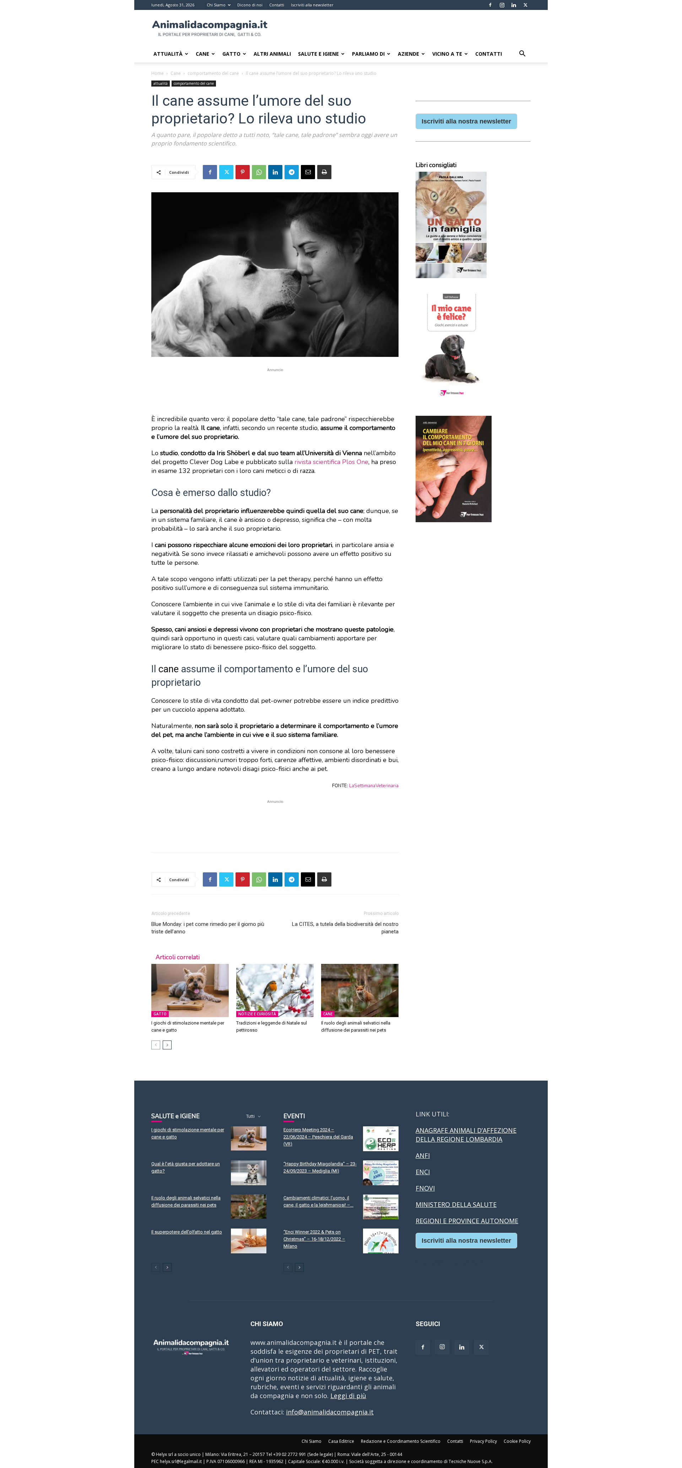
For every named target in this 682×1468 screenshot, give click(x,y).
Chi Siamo (216, 4)
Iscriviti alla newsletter (312, 4)
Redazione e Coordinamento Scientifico (400, 1441)
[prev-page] (155, 1045)
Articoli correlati (178, 957)
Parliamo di (368, 53)
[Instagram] (502, 5)
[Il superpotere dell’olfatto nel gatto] (248, 1241)
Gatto (231, 53)
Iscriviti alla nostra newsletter (466, 121)
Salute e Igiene (318, 53)
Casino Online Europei (449, 1261)
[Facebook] (490, 5)
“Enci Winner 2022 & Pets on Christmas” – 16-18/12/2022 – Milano (314, 1239)
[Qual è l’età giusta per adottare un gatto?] (248, 1172)
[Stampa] (324, 172)
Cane (202, 53)
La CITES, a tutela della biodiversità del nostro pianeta (345, 928)
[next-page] (167, 1045)
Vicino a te (447, 53)
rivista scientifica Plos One (331, 462)
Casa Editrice (341, 1441)
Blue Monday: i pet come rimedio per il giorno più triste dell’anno (207, 928)
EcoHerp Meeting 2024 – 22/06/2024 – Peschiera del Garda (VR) (318, 1137)
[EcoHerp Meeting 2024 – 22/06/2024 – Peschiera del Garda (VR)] (381, 1138)
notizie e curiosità (257, 1013)
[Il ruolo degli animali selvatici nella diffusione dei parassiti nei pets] (360, 990)
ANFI (423, 1155)
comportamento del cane (213, 73)
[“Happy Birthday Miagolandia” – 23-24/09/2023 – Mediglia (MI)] (381, 1172)
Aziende (408, 53)
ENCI (423, 1172)
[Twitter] (525, 5)
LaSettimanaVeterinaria (374, 786)
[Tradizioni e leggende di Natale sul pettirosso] (275, 990)
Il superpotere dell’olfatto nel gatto (186, 1232)
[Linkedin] (513, 5)
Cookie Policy (517, 1441)
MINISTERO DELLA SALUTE (456, 1204)
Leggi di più (348, 1395)
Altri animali (272, 53)
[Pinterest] (243, 172)
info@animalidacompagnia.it (330, 1412)
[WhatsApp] (259, 172)
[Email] (308, 172)
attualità (160, 83)
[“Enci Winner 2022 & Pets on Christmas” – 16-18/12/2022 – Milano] (381, 1241)
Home (157, 73)
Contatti (276, 4)
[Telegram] (292, 172)
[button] (522, 54)
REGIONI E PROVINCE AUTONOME (467, 1220)
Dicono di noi (249, 4)
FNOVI (425, 1188)
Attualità (168, 53)
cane (168, 669)
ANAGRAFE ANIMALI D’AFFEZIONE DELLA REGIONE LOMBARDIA (466, 1134)
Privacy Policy (483, 1441)
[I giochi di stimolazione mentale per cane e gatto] (190, 990)
